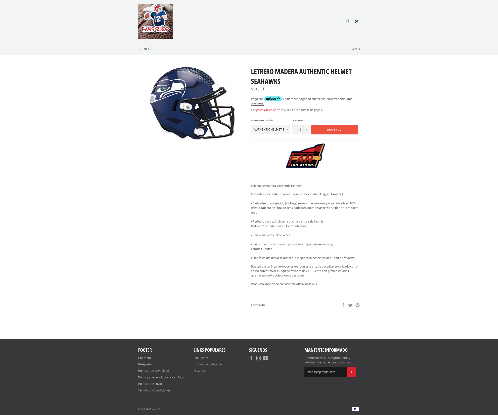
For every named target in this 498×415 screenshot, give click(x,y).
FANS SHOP (153, 409)
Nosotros (200, 370)
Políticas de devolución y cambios (161, 377)
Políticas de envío (150, 383)
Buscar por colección (208, 364)
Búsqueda (145, 364)
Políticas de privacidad (153, 370)
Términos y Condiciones (154, 390)
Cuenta (356, 49)
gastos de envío (266, 110)
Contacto (144, 358)
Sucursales (201, 358)
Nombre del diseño (262, 120)
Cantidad (297, 120)
